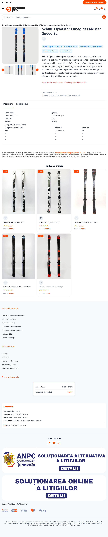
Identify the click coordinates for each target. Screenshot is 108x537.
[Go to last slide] (3, 70)
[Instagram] (7, 2)
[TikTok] (11, 2)
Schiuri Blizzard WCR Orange (51, 287)
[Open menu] (3, 9)
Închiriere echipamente (10, 361)
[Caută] (104, 17)
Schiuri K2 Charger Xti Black (85, 222)
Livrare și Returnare (9, 319)
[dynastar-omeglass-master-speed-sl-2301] (20, 45)
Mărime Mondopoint (9, 365)
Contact (4, 353)
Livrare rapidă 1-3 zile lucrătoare (91, 47)
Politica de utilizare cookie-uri (12, 330)
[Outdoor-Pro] (15, 9)
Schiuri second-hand (59, 95)
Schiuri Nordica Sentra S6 (13, 222)
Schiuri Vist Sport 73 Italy (49, 222)
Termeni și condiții (8, 338)
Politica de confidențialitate (11, 326)
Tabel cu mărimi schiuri (10, 368)
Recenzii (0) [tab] (22, 104)
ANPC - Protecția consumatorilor (13, 315)
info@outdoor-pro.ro (19, 425)
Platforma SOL (7, 334)
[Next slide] (37, 70)
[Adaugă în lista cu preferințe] (44, 39)
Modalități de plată (8, 323)
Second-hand (74, 95)
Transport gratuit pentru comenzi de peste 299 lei (60, 47)
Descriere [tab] (8, 104)
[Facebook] (3, 2)
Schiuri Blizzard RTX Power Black (17, 287)
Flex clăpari (6, 357)
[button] (9, 70)
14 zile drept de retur (50, 51)
